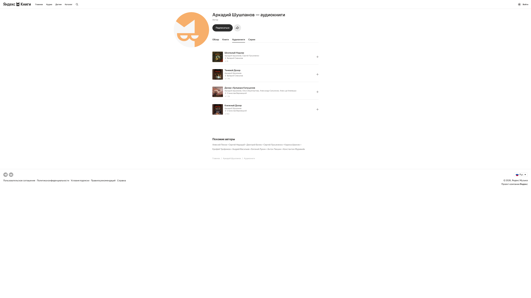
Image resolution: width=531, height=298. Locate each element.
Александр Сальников (269, 91)
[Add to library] (317, 57)
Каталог (68, 4)
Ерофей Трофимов (221, 149)
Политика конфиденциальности (53, 180)
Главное (39, 4)
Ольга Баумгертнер (250, 91)
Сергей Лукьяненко (250, 56)
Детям (58, 4)
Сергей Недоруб (237, 144)
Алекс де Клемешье (288, 91)
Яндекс (524, 184)
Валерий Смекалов (235, 58)
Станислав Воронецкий (237, 93)
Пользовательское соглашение (19, 180)
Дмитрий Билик (254, 144)
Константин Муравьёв (294, 149)
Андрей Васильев (240, 149)
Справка (121, 180)
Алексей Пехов (219, 144)
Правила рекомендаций (103, 180)
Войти (525, 4)
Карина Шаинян (292, 144)
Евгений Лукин (258, 149)
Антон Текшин (274, 149)
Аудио (49, 4)
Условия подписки (80, 180)
